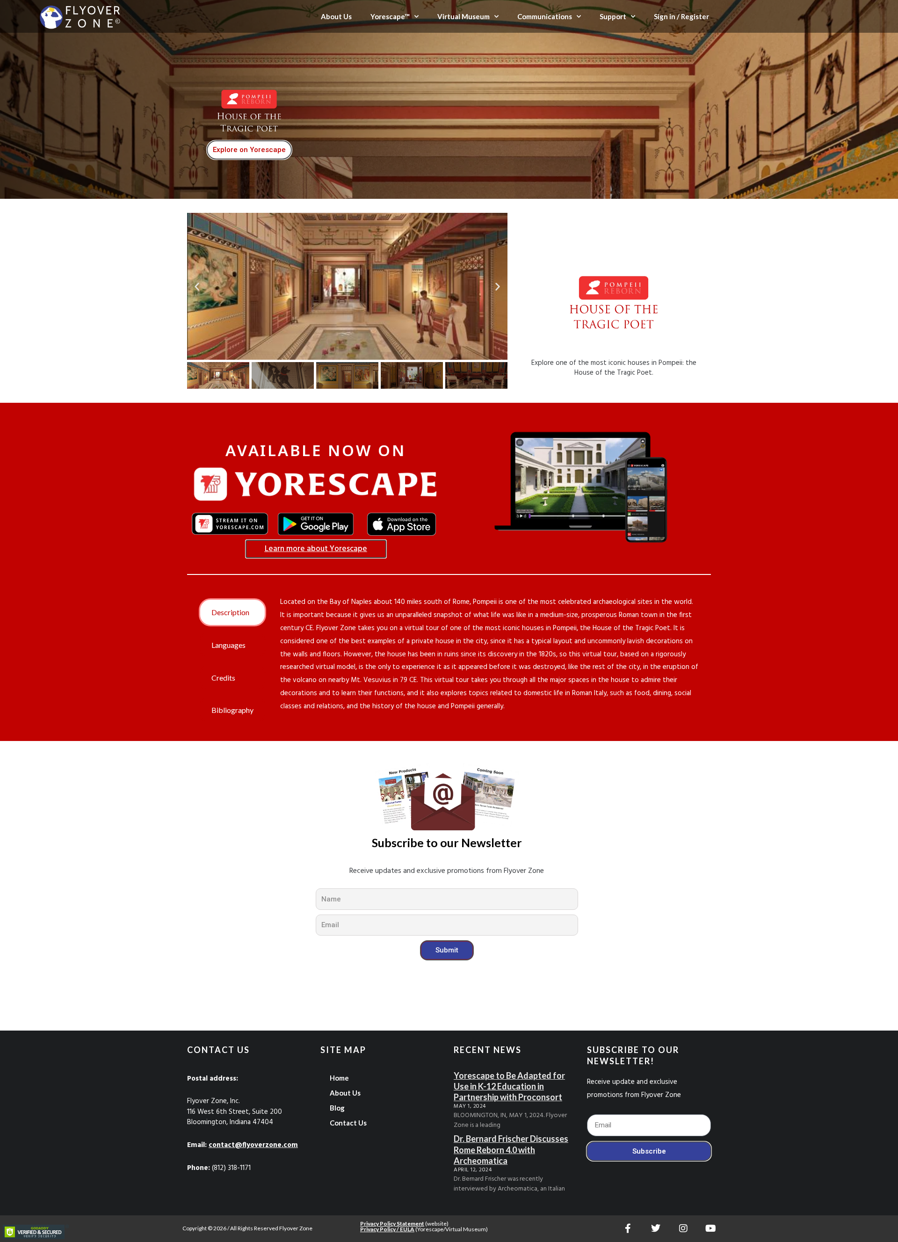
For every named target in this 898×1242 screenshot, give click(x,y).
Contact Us (348, 1123)
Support (613, 16)
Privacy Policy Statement (392, 1223)
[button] (197, 286)
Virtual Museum (463, 16)
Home (339, 1078)
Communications (544, 16)
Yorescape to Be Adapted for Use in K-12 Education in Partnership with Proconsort (509, 1086)
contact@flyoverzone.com (253, 1145)
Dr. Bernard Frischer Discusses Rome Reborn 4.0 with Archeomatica (511, 1149)
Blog (337, 1108)
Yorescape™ (390, 16)
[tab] (232, 612)
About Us (336, 16)
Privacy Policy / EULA (387, 1229)
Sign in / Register (681, 16)
